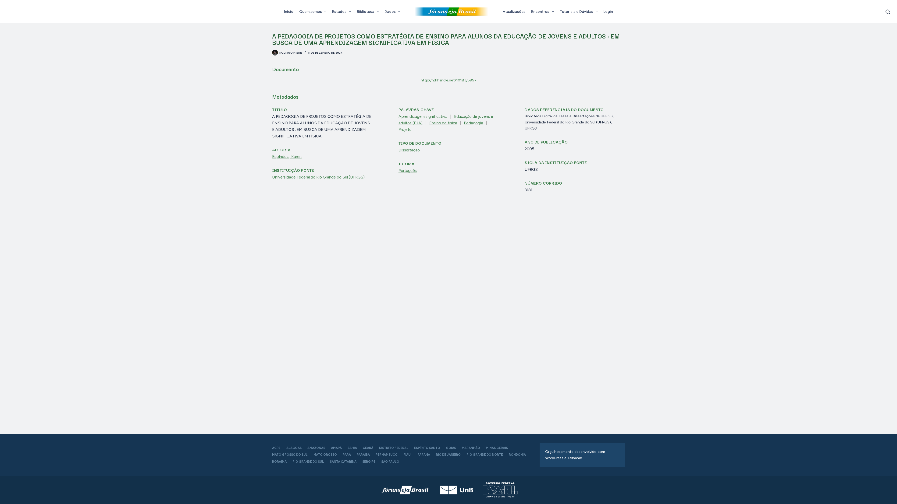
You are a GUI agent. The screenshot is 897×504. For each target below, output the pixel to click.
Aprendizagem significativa (423, 116)
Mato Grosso (325, 454)
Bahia (352, 448)
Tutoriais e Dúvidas (576, 11)
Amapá (336, 448)
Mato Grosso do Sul (290, 454)
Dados (390, 11)
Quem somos (310, 11)
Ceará (368, 448)
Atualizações (514, 11)
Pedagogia (473, 123)
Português (408, 170)
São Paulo (390, 461)
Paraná (423, 454)
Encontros (540, 11)
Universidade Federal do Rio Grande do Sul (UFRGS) (318, 177)
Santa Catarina (343, 461)
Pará (347, 454)
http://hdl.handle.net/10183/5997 (449, 80)
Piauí (407, 454)
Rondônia (517, 454)
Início (288, 11)
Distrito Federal (393, 448)
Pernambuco (387, 454)
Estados (339, 11)
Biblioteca (365, 11)
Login (608, 11)
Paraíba (363, 454)
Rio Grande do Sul (308, 461)
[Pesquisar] (888, 12)
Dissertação (409, 150)
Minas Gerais (497, 448)
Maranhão (471, 448)
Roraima (279, 461)
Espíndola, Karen (287, 156)
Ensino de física (443, 123)
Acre (276, 448)
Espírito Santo (427, 448)
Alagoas (294, 448)
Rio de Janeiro (448, 454)
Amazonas (316, 448)
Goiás (451, 448)
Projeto (405, 129)
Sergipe (368, 461)
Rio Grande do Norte (484, 454)
